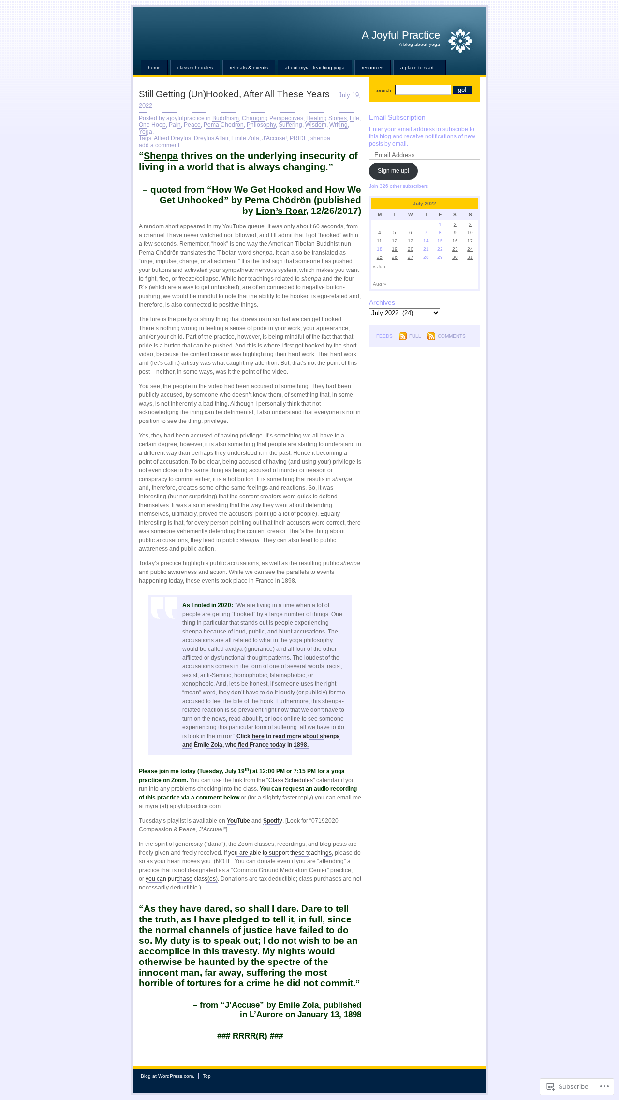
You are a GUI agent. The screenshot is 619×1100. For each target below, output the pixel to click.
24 (470, 249)
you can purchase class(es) (182, 878)
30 (455, 257)
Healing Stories (326, 118)
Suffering (290, 124)
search (383, 90)
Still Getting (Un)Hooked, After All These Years (234, 94)
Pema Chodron (224, 124)
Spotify (272, 820)
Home (154, 67)
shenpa (320, 138)
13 (410, 240)
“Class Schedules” (290, 780)
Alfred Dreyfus (172, 138)
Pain (175, 124)
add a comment (159, 145)
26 (395, 257)
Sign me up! (393, 170)
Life (354, 118)
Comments (452, 336)
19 (395, 249)
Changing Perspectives (272, 118)
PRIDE (299, 138)
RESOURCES (372, 67)
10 (470, 232)
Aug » (379, 283)
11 (379, 240)
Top (207, 1076)
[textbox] (250, 930)
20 (410, 249)
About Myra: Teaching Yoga (315, 67)
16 (455, 240)
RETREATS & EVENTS (249, 67)
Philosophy (261, 124)
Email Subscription (397, 117)
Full (415, 336)
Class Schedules (195, 67)
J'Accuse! (274, 138)
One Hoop (152, 124)
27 (410, 257)
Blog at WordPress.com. (167, 1076)
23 (455, 249)
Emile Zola (245, 138)
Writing (338, 124)
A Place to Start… (419, 67)
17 (470, 240)
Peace (192, 124)
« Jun (379, 266)
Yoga (145, 131)
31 (470, 257)
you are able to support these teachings (280, 852)
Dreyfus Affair (211, 138)
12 (395, 240)
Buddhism (225, 118)
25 (380, 257)
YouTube (238, 820)
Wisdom (315, 124)
